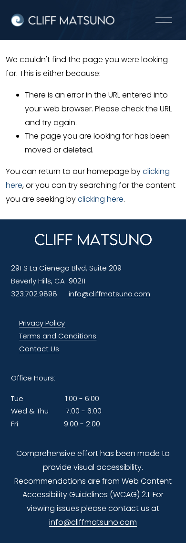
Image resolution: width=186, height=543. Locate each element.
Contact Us (39, 349)
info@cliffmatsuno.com (109, 294)
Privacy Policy (42, 323)
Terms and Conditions (57, 336)
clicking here (101, 199)
